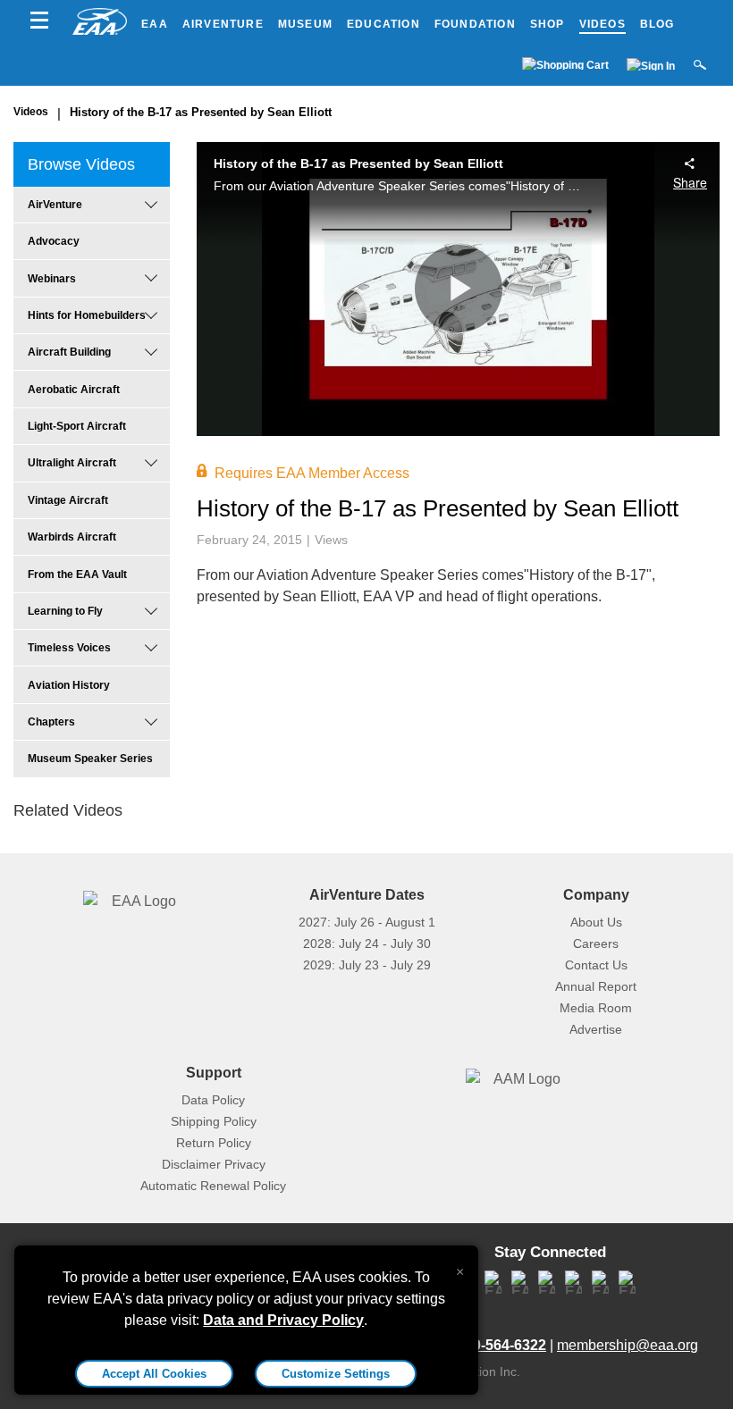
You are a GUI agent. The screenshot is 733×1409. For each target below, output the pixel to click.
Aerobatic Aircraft (74, 389)
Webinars (52, 279)
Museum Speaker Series (90, 758)
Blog (657, 24)
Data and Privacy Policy (283, 1320)
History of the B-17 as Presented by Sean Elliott (201, 112)
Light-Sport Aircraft (77, 426)
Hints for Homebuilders (87, 315)
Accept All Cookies (154, 1373)
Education (383, 24)
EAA (154, 24)
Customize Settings (336, 1373)
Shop (547, 24)
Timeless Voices (69, 648)
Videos (602, 24)
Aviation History (69, 685)
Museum (305, 24)
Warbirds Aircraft (72, 537)
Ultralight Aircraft (72, 463)
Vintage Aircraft (68, 500)
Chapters (51, 722)
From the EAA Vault (77, 574)
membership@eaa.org (627, 1345)
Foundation (475, 24)
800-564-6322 (501, 1345)
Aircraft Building (69, 352)
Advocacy (54, 241)
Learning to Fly (65, 611)
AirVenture (223, 24)
